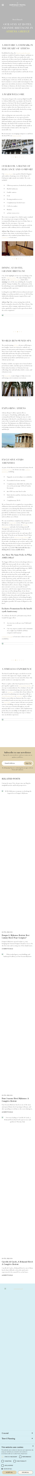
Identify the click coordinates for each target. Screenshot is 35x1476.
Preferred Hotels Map (25, 686)
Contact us (5, 237)
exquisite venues (11, 278)
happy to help (17, 136)
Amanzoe (10, 692)
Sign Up (28, 763)
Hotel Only (12, 523)
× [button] (33, 1446)
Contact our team (7, 637)
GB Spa (16, 345)
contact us (19, 696)
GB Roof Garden (15, 280)
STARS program (7, 470)
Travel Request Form (8, 696)
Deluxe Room (9, 174)
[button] (3, 5)
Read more (24, 1453)
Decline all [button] (25, 1472)
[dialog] (17, 1460)
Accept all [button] (9, 1472)
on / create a (21, 537)
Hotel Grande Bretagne (23, 53)
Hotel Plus (8, 376)
